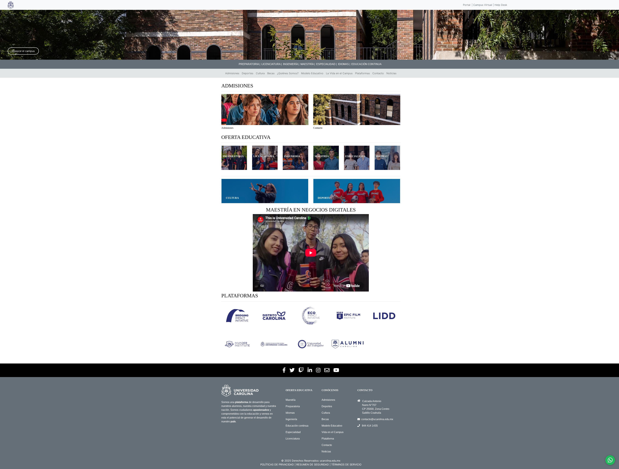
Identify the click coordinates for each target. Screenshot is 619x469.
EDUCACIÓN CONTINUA (366, 64)
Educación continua (297, 425)
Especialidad (293, 432)
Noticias (391, 73)
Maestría (290, 399)
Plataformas (362, 73)
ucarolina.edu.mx (330, 460)
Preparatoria (293, 406)
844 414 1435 (370, 425)
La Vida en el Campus (339, 73)
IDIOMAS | (344, 64)
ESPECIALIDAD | (326, 64)
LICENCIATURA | (271, 64)
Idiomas (290, 412)
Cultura (260, 73)
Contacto (378, 73)
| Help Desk (499, 4)
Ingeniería (291, 419)
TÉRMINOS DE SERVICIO (346, 464)
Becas (271, 73)
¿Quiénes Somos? (288, 73)
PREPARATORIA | (249, 64)
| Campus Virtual (482, 4)
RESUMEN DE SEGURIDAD (312, 464)
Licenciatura (293, 438)
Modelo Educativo (312, 73)
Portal (466, 4)
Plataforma (328, 438)
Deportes (247, 73)
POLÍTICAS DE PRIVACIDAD (277, 464)
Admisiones (232, 73)
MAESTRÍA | (307, 64)
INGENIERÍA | (291, 64)
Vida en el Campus (333, 432)
